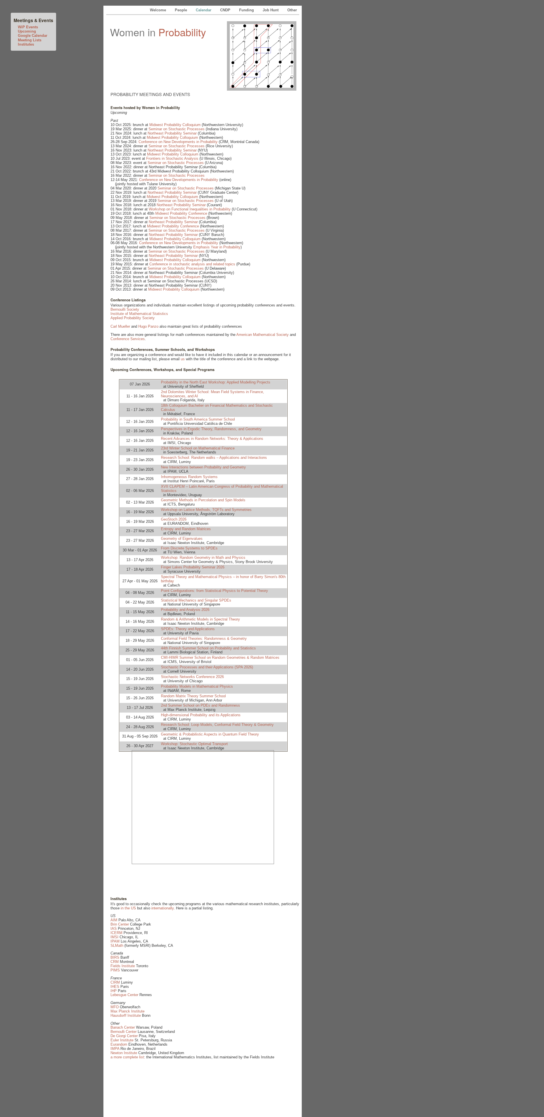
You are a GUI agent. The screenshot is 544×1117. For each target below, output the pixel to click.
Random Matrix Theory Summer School (193, 696)
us (183, 359)
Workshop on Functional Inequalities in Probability (190, 209)
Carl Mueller (120, 326)
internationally (162, 908)
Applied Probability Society (132, 318)
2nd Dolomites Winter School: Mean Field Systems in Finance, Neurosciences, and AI (212, 394)
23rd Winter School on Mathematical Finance (198, 448)
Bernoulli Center (123, 1031)
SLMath (116, 945)
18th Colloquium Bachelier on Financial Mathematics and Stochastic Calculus (217, 407)
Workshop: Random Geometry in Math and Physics (203, 557)
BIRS (114, 957)
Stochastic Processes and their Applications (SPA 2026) (207, 667)
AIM (113, 920)
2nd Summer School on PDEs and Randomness (200, 705)
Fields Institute (122, 966)
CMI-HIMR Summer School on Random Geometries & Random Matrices (220, 657)
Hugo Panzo (148, 326)
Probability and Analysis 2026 (185, 609)
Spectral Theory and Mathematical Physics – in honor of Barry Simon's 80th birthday (223, 579)
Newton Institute (123, 1053)
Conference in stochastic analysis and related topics (192, 264)
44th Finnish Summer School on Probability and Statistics (208, 648)
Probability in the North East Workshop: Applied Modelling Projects (215, 382)
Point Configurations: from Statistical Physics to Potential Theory (214, 591)
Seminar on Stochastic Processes (176, 129)
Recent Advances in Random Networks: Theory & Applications (212, 438)
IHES (114, 986)
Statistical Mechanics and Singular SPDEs (196, 600)
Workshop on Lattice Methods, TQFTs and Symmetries (206, 510)
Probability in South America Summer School (198, 419)
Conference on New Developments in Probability (178, 142)
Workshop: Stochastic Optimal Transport (194, 744)
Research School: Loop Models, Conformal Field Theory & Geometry (217, 724)
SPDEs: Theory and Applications (188, 629)
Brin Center (119, 924)
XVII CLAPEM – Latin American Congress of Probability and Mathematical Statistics (222, 488)
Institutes (26, 44)
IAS (113, 928)
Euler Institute (121, 1040)
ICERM (116, 933)
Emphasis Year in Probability (217, 247)
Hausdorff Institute (125, 1015)
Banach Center (122, 1027)
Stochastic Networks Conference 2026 (192, 677)
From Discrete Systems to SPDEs (189, 548)
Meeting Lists (29, 40)
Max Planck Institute (127, 1011)
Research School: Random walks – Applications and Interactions (214, 457)
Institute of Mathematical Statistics (139, 314)
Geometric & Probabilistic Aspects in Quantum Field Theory (210, 734)
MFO (114, 1007)
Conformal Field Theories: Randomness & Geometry (204, 638)
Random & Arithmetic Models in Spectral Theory (200, 619)
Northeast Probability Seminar (172, 133)
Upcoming (27, 31)
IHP (113, 991)
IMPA (114, 1048)
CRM (114, 962)
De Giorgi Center (124, 1036)
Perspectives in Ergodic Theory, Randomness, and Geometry (211, 429)
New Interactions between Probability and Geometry (203, 467)
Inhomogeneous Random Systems (189, 477)
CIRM (115, 982)
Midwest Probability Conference (181, 213)
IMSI (114, 937)
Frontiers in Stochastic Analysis (172, 158)
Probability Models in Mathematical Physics (197, 686)
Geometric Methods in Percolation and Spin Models (203, 500)
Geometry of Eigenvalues (182, 538)
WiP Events (28, 27)
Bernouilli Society (124, 309)
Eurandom (118, 1044)
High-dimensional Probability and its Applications (201, 715)
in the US (128, 908)
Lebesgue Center (124, 995)
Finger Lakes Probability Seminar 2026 (192, 567)
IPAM (115, 941)
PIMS (115, 970)
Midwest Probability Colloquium (175, 125)
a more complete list (127, 1057)
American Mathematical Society (262, 334)
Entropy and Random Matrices (186, 529)
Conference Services (127, 339)
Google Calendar (32, 35)
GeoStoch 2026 (173, 519)
